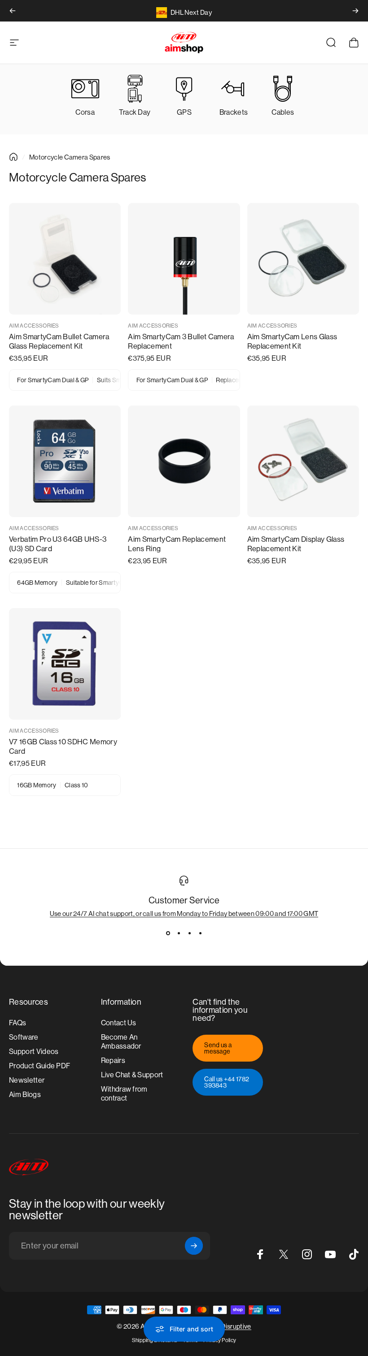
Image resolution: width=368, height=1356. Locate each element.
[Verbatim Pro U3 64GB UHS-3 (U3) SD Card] (65, 461)
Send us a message (218, 1048)
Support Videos (33, 1051)
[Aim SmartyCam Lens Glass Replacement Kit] (303, 259)
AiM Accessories (34, 326)
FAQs (17, 1023)
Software (24, 1037)
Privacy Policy (219, 1340)
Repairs (113, 1060)
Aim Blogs (25, 1094)
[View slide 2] (178, 933)
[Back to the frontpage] (13, 156)
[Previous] (12, 10)
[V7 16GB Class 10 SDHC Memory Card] (65, 664)
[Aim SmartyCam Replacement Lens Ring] (184, 461)
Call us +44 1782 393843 (226, 1082)
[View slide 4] (200, 933)
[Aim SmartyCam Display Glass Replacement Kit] (303, 461)
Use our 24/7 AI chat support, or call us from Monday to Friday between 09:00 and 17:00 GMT (184, 913)
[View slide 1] (167, 933)
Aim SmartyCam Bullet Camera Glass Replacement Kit (59, 341)
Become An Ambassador (121, 1041)
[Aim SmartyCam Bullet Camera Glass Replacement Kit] (65, 259)
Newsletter (26, 1080)
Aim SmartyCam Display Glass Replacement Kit (296, 544)
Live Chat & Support (132, 1075)
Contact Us (118, 1023)
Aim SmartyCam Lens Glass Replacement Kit (292, 341)
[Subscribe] (194, 1246)
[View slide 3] (189, 933)
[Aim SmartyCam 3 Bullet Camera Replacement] (184, 259)
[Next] (355, 10)
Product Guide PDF (39, 1066)
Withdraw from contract (124, 1093)
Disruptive (236, 1326)
